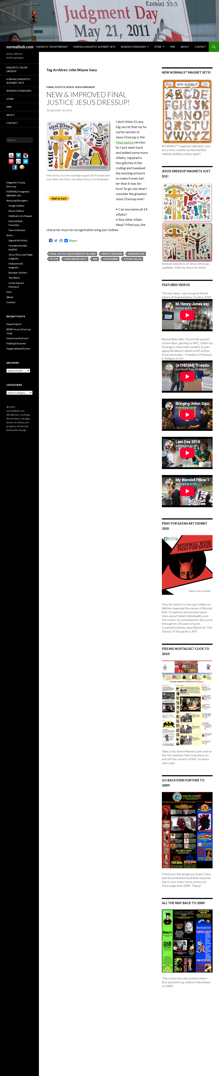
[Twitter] (55, 240)
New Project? (14, 324)
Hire (172, 46)
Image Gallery (16, 205)
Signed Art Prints (18, 240)
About (185, 46)
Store (157, 46)
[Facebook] (50, 240)
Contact (200, 46)
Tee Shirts (14, 277)
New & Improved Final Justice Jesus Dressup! (88, 98)
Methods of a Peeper (20, 216)
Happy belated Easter (18, 348)
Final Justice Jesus (60, 87)
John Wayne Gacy (75, 258)
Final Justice (125, 142)
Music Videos (16, 210)
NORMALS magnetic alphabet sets (94, 46)
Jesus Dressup (85, 87)
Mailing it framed (16, 343)
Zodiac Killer (133, 258)
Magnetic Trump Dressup (52, 46)
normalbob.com (19, 46)
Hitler (54, 258)
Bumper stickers (18, 272)
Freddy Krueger (112, 253)
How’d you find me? (17, 338)
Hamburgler (136, 253)
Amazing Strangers (133, 46)
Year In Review (17, 230)
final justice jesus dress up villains (73, 253)
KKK (95, 258)
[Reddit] (61, 240)
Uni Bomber (110, 258)
